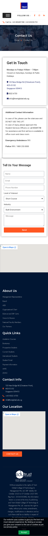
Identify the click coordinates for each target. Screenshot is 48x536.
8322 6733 (12, 93)
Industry (7, 204)
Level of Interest (11, 193)
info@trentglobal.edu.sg (19, 99)
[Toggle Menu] (8, 15)
